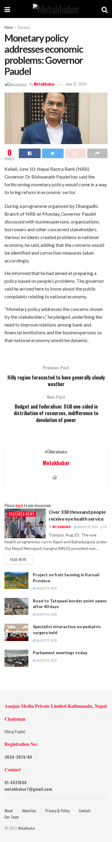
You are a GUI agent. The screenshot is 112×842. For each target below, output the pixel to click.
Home (8, 27)
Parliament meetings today (60, 652)
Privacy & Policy (57, 811)
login (19, 505)
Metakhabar (44, 84)
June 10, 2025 (76, 84)
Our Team (11, 817)
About (8, 811)
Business (24, 27)
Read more (18, 559)
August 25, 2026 (87, 526)
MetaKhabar (26, 828)
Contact (84, 811)
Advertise (29, 811)
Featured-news (21, 514)
